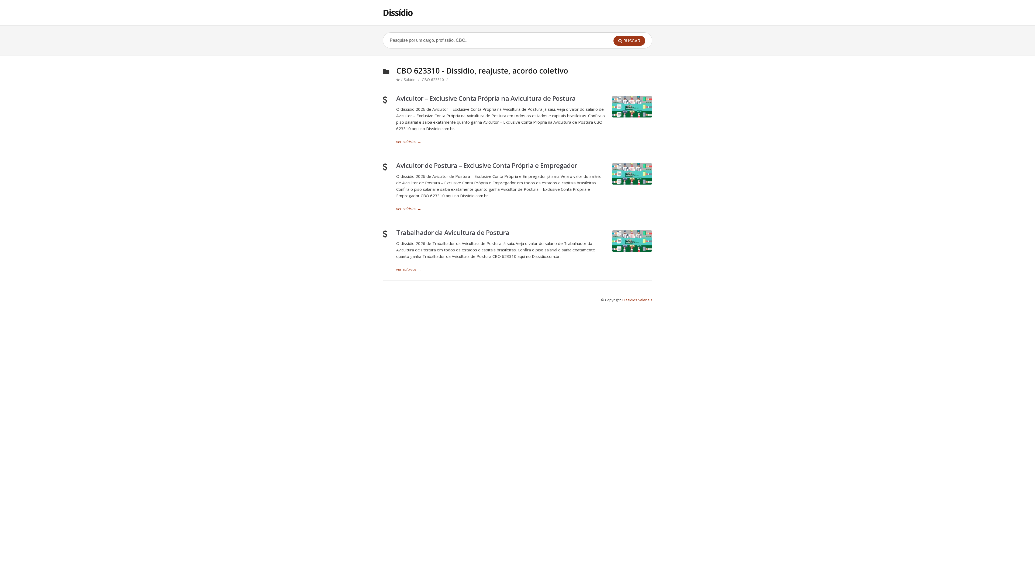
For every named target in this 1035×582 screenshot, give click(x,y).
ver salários (408, 141)
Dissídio (398, 12)
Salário (410, 79)
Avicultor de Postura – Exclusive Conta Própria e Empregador (486, 165)
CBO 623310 (433, 79)
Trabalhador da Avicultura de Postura (452, 232)
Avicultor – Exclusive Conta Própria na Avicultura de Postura (485, 98)
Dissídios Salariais (637, 299)
